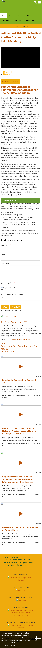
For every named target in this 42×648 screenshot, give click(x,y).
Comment (5, 263)
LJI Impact (9, 565)
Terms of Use (10, 562)
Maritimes (30, 20)
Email (3, 254)
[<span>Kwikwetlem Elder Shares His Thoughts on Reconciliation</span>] (21, 513)
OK (39, 638)
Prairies (29, 15)
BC (10, 15)
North (18, 15)
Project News (26, 562)
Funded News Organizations (18, 560)
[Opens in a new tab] (21, 578)
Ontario (6, 20)
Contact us (21, 565)
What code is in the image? (12, 294)
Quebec (17, 20)
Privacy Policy (25, 640)
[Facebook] (7, 72)
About (15, 557)
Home (7, 557)
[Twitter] (6, 74)
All (3, 15)
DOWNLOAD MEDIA (10, 81)
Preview (15, 307)
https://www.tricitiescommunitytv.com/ (22, 339)
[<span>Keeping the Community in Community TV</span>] (21, 366)
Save (4, 307)
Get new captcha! (20, 290)
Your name (5, 245)
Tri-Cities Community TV (14, 322)
